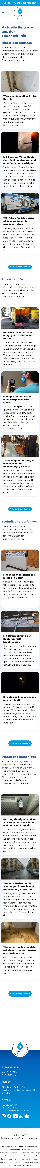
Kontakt (16, 1135)
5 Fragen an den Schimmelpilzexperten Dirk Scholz (17, 399)
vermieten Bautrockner (30, 1159)
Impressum (33, 1138)
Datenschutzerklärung (13, 1138)
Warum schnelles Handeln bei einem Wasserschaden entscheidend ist (19, 950)
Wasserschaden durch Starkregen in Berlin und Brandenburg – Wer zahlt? (19, 886)
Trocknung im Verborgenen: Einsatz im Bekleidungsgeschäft (18, 463)
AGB (24, 1135)
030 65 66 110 (26, 2)
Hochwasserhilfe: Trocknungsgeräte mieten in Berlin (18, 335)
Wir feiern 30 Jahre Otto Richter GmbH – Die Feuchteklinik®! (18, 221)
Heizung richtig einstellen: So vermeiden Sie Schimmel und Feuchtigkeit (19, 822)
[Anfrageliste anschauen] (9, 2)
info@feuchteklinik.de (19, 1111)
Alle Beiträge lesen (20, 267)
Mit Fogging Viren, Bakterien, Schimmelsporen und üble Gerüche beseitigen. (19, 160)
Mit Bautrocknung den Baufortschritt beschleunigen (17, 639)
